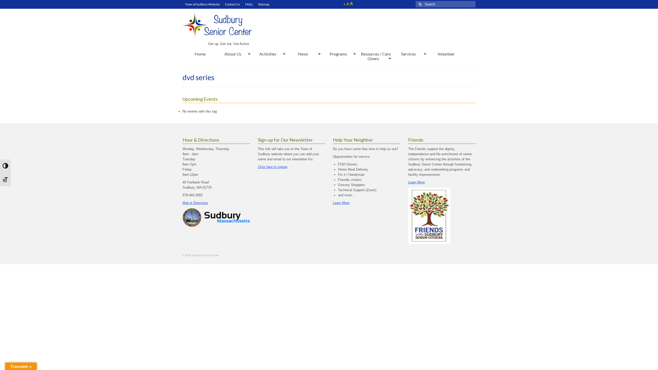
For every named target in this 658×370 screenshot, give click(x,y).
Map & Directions (195, 203)
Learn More (341, 203)
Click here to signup (272, 167)
